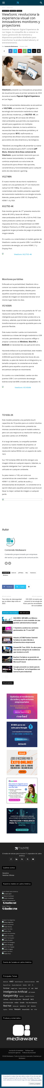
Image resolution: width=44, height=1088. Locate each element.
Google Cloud (14, 988)
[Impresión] (39, 51)
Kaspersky (10, 995)
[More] (29, 587)
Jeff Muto (20, 572)
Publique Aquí (29, 1050)
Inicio (3, 7)
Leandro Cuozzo (29, 996)
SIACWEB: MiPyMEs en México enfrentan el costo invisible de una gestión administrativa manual (26, 620)
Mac (27, 572)
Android (14, 572)
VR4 (32, 1009)
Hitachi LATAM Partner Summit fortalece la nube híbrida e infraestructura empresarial (25, 640)
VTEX (35, 1009)
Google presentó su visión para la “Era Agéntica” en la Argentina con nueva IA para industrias (26, 669)
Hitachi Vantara (23, 988)
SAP (28, 1006)
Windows (5, 575)
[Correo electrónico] (6, 563)
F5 (32, 985)
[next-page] (6, 677)
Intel (36, 988)
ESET (29, 985)
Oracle (22, 1002)
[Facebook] (10, 51)
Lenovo (5, 999)
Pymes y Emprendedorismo (7, 622)
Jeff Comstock (32, 992)
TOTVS (11, 1009)
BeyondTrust (6, 985)
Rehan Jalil (15, 1006)
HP (29, 988)
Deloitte (25, 985)
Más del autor (24, 613)
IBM (32, 988)
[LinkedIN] (9, 563)
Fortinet (6, 988)
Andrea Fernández (30, 981)
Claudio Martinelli (16, 985)
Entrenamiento (6, 662)
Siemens (33, 1006)
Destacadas (12, 11)
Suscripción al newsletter (16, 1050)
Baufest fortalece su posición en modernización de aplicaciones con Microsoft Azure (27, 659)
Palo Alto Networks (31, 1003)
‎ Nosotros (5, 873)
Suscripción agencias (14, 1052)
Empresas (10, 7)
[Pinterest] (20, 51)
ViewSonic (33, 572)
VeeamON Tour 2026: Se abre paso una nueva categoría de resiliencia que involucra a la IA (27, 649)
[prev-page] (3, 677)
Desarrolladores (7, 632)
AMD (11, 981)
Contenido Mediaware (11, 46)
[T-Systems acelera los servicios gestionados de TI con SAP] (7, 630)
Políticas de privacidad (29, 1052)
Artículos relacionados (10, 613)
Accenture (5, 981)
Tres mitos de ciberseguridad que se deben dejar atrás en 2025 (12, 601)
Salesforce (23, 1006)
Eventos (5, 642)
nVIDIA (16, 1003)
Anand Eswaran (19, 981)
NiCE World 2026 (8, 1003)
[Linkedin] (29, 51)
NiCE (32, 999)
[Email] (34, 51)
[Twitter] (15, 51)
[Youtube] (33, 859)
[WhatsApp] (25, 51)
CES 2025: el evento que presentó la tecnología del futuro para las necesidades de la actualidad (32, 602)
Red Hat (7, 1006)
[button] (3, 2)
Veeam (17, 1009)
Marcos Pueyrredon (15, 999)
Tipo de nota (5, 11)
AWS (37, 982)
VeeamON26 (25, 1009)
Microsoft (26, 999)
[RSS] (22, 859)
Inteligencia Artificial (15, 992)
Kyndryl (21, 996)
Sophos (5, 1009)
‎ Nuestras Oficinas (8, 875)
